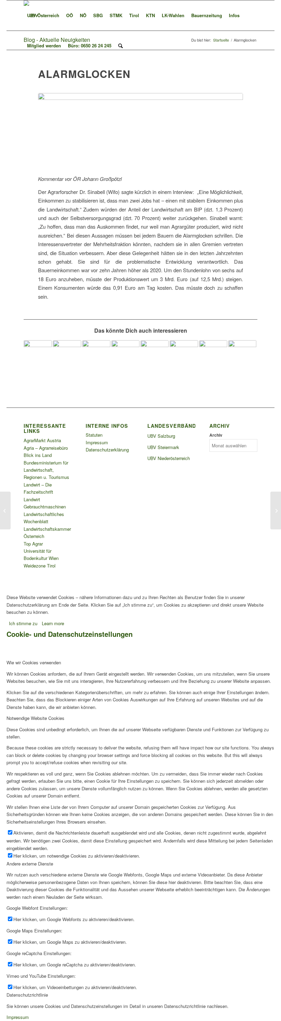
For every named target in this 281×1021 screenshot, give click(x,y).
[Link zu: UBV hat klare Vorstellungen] (184, 354)
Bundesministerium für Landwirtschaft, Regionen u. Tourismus (46, 470)
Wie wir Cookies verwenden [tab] (34, 662)
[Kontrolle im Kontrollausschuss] (275, 510)
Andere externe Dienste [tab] (30, 863)
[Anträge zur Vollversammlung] (5, 510)
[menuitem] (43, 15)
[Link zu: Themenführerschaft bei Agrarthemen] (125, 354)
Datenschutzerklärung (107, 449)
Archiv (215, 435)
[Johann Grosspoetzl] (140, 130)
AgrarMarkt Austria (42, 440)
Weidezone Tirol (40, 565)
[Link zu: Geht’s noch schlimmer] (67, 354)
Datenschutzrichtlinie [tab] (27, 994)
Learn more (53, 623)
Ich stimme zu (23, 623)
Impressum (97, 442)
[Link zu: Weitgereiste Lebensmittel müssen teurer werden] (154, 354)
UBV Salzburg (161, 436)
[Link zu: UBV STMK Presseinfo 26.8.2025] (38, 354)
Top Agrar (33, 543)
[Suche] (120, 46)
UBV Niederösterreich (168, 458)
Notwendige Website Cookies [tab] (35, 718)
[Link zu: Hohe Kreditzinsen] (242, 354)
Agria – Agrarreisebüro (46, 448)
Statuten (94, 435)
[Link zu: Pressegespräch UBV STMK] (96, 354)
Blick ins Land (38, 455)
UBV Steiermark (163, 447)
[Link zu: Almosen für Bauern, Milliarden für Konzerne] (213, 354)
